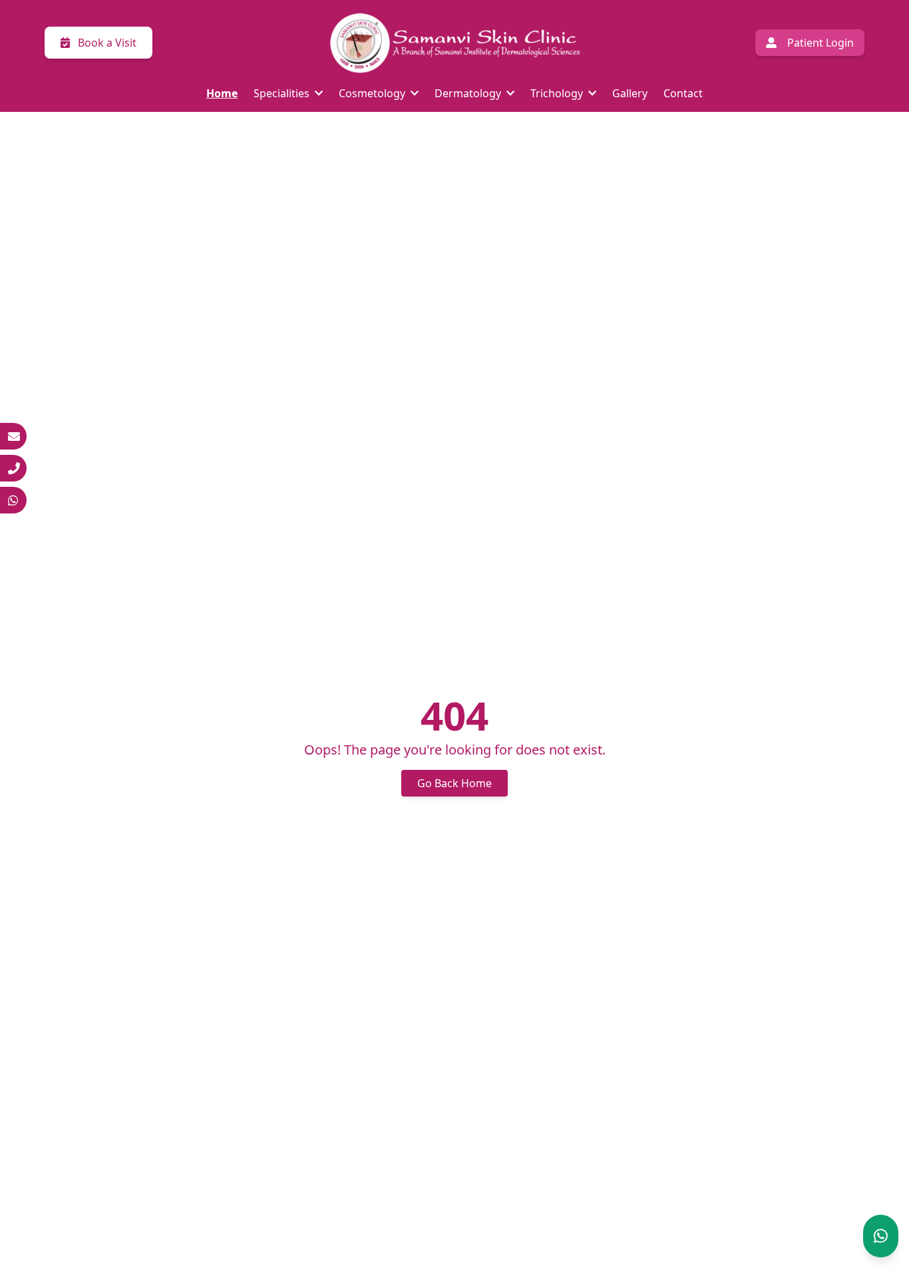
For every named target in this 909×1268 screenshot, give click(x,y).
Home (222, 93)
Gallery (629, 93)
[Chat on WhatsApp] (880, 1236)
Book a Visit (105, 42)
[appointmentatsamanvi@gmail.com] (13, 436)
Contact (683, 93)
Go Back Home (454, 783)
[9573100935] (13, 500)
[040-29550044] (13, 468)
